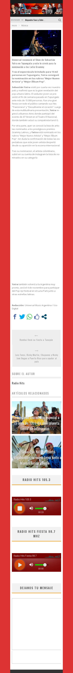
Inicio (14, 25)
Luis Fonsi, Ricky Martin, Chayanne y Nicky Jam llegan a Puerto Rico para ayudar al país (36, 358)
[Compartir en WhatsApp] (29, 317)
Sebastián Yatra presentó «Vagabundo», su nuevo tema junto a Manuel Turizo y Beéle (36, 457)
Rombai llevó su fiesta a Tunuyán (36, 339)
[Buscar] (60, 20)
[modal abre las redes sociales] (44, 317)
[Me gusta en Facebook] (37, 317)
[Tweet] (22, 317)
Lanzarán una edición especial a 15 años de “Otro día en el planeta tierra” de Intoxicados (36, 423)
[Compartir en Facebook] (15, 317)
